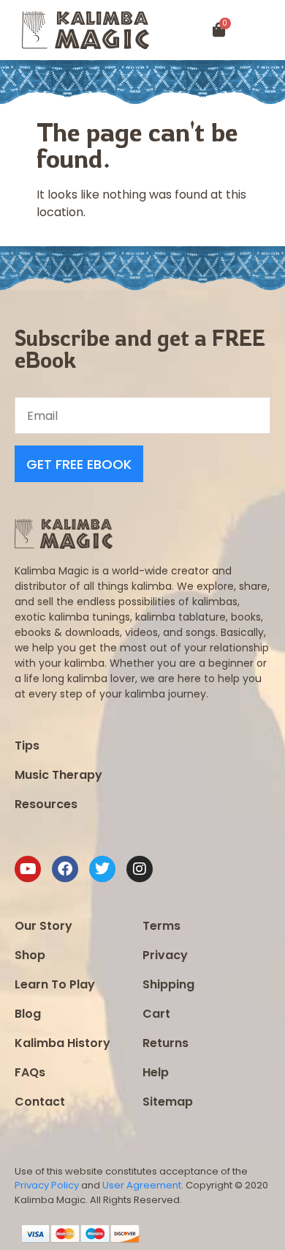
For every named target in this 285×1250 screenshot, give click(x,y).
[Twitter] (102, 869)
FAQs (30, 1072)
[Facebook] (65, 869)
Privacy (165, 955)
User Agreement (141, 1185)
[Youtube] (28, 869)
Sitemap (167, 1101)
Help (155, 1072)
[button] (268, 30)
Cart (156, 1013)
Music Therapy (58, 774)
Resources (46, 804)
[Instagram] (139, 869)
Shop (30, 955)
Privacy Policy (47, 1185)
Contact (40, 1101)
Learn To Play (55, 984)
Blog (28, 1013)
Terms (161, 925)
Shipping (168, 984)
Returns (165, 1043)
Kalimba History (62, 1043)
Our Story (43, 925)
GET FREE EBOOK (79, 464)
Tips (27, 745)
